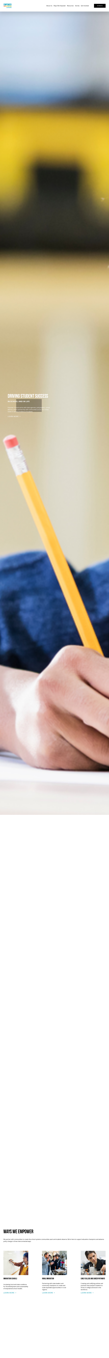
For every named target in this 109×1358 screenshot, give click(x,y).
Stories (77, 6)
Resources (70, 6)
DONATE (100, 6)
